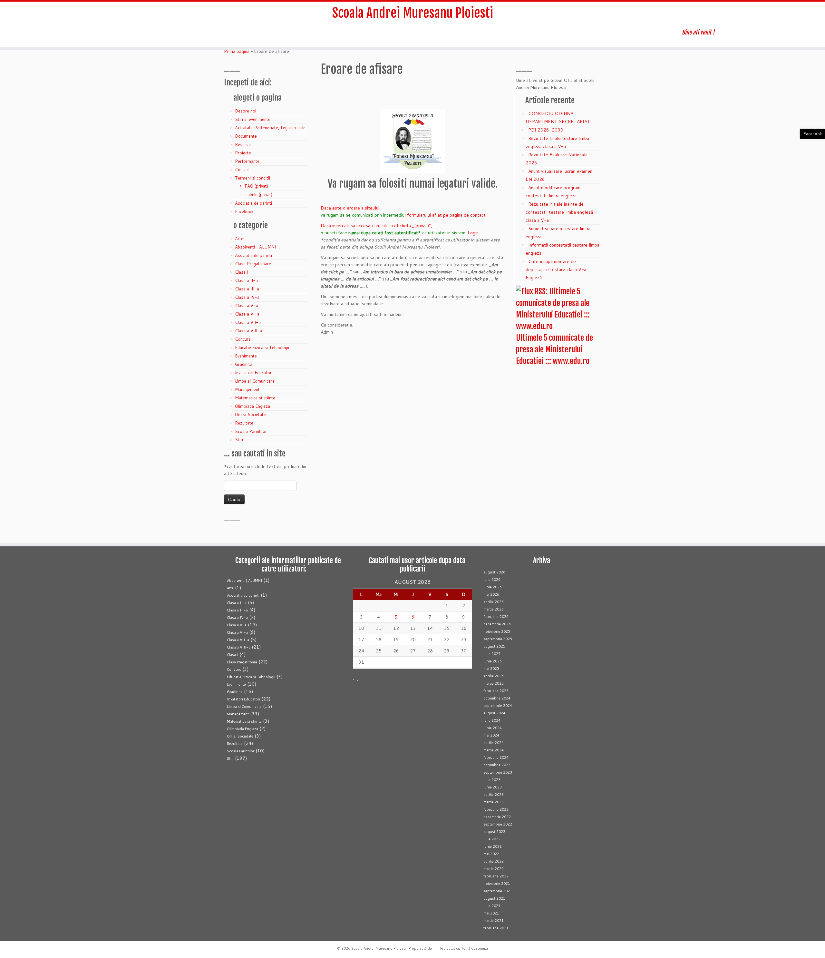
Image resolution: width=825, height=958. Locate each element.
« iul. (357, 679)
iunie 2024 (492, 727)
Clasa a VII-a (248, 322)
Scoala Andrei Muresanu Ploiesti (412, 13)
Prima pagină (236, 51)
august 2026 (494, 572)
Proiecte (243, 153)
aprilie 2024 (493, 742)
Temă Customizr (474, 948)
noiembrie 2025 (496, 631)
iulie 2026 (491, 579)
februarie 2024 (496, 757)
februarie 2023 (496, 809)
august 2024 (494, 713)
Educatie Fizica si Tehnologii (262, 347)
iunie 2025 (492, 661)
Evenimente (246, 356)
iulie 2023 (491, 779)
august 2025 (494, 646)
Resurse (243, 144)
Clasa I (241, 272)
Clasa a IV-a (247, 297)
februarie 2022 (496, 876)
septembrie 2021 (497, 891)
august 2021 (494, 898)
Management (247, 389)
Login (473, 233)
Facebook (244, 211)
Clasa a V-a (246, 305)
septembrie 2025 (497, 638)
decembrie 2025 (497, 624)
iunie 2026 (492, 587)
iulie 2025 (491, 653)
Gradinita (243, 364)
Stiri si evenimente (252, 119)
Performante (247, 161)
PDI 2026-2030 (545, 130)
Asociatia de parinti (253, 203)
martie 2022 (493, 868)
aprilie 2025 (493, 676)
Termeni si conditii (252, 178)
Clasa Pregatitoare (253, 264)
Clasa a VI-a (247, 314)
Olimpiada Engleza (252, 406)
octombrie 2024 (496, 698)
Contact (242, 169)
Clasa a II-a (246, 280)
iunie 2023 (492, 787)
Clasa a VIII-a (248, 331)
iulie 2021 (491, 905)
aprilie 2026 (493, 601)
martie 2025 (493, 683)
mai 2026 (491, 594)
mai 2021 (491, 913)
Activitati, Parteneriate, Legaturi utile (270, 128)
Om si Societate (250, 414)
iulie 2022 (491, 839)
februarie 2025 (496, 690)
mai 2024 (491, 735)
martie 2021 (493, 920)
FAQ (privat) (256, 186)
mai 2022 (491, 853)
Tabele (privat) (258, 194)
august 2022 (494, 831)
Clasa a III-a (247, 289)
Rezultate (244, 423)
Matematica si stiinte (255, 398)
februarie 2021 (496, 928)
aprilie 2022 (493, 861)
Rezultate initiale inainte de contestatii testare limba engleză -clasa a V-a (561, 212)
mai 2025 (491, 668)
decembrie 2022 (497, 816)
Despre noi (245, 111)
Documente (246, 136)
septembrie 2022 (497, 824)
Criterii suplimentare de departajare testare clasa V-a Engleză (556, 269)
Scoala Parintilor (251, 431)
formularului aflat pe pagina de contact (446, 215)
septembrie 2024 (497, 705)
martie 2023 (493, 802)
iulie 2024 (491, 720)
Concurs (243, 339)
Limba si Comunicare (255, 381)
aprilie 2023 (493, 794)
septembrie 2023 (497, 772)
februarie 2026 (496, 616)
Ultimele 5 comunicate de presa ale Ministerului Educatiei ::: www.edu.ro (554, 349)
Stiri (239, 440)
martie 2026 (493, 609)
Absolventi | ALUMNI (255, 247)
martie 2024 (493, 750)
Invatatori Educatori (254, 373)
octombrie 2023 (496, 764)
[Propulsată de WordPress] (435, 947)
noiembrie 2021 (496, 883)
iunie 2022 (492, 846)
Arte (239, 238)
